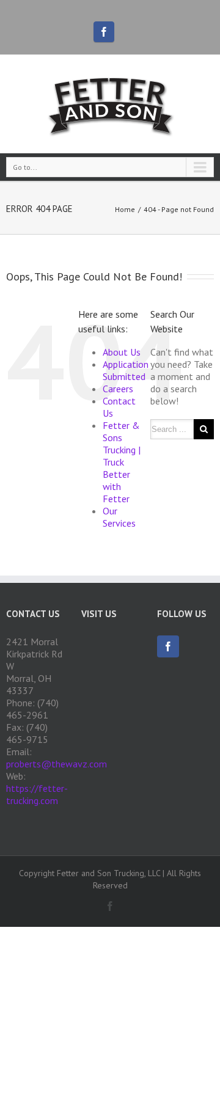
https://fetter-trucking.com (37, 794)
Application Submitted (125, 370)
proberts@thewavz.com (56, 764)
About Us (122, 352)
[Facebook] (104, 31)
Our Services (119, 517)
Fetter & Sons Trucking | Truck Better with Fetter (122, 462)
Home (125, 209)
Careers (118, 388)
